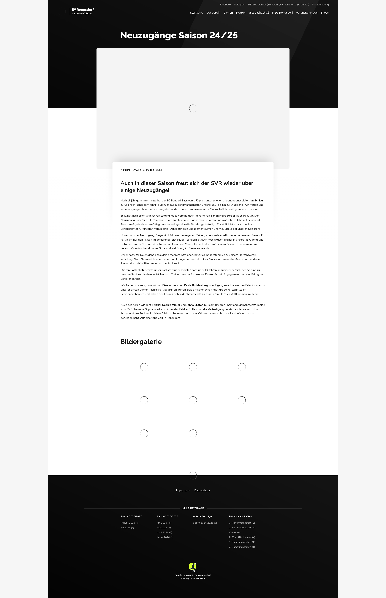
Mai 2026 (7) (164, 527)
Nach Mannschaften (240, 516)
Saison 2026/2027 (131, 516)
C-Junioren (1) (236, 532)
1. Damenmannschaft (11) (242, 542)
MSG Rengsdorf (282, 12)
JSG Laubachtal (259, 12)
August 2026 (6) (130, 522)
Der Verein (213, 12)
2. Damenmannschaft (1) (242, 547)
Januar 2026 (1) (165, 537)
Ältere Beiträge (202, 516)
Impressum (183, 490)
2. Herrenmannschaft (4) (242, 527)
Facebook (225, 4)
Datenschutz (202, 490)
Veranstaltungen (307, 12)
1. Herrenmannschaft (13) (242, 522)
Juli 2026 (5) (127, 527)
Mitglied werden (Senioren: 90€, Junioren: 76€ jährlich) (278, 4)
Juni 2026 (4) (164, 522)
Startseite (196, 12)
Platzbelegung (320, 4)
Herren (240, 12)
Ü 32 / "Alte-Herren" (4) (242, 537)
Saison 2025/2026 (167, 516)
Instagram (239, 4)
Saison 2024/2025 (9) (205, 522)
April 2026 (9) (164, 532)
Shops (325, 12)
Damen (228, 12)
